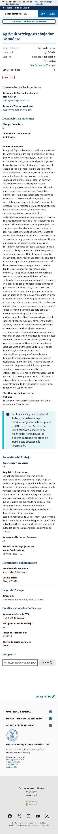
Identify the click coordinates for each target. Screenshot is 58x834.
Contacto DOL (11, 767)
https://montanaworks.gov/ (17, 109)
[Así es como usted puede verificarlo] (29, 3)
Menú (42, 13)
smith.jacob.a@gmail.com (16, 100)
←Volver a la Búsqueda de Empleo (29, 21)
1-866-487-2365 (12, 764)
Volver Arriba (43, 696)
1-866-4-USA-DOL (13, 762)
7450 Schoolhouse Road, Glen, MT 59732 (23, 599)
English (52, 13)
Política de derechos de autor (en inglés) (33, 825)
